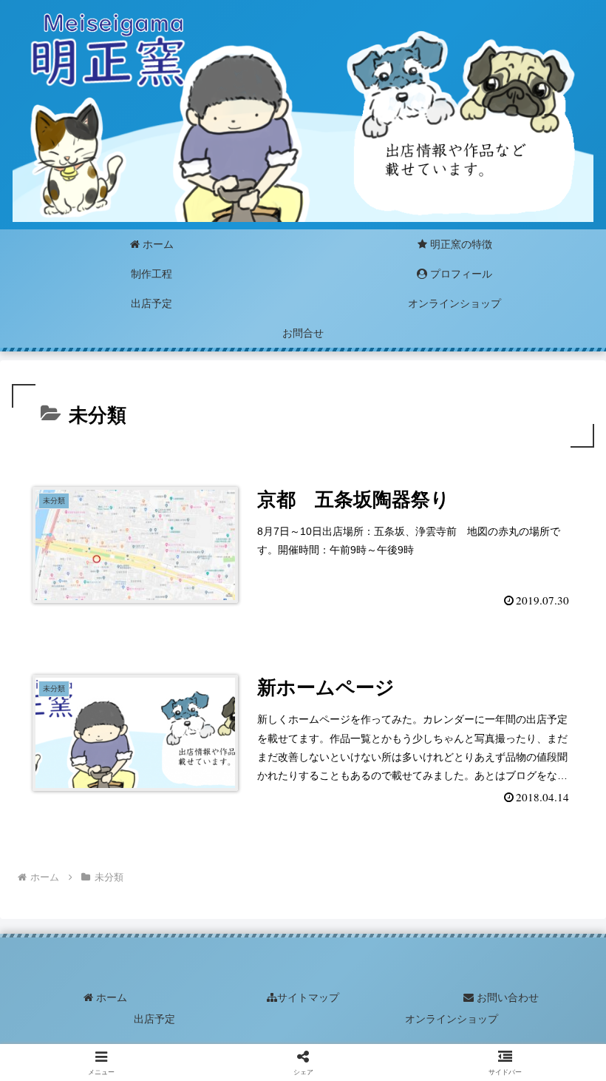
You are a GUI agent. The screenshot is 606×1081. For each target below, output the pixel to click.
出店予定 (154, 1019)
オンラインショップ (451, 1019)
